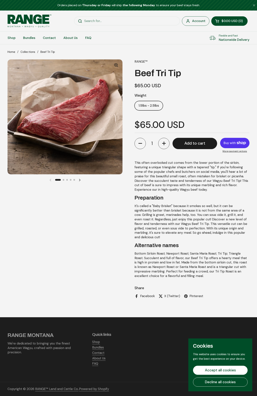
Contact (98, 353)
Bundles (98, 347)
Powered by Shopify (94, 389)
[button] (229, 21)
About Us (99, 358)
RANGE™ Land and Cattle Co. (56, 389)
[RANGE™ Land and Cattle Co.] (29, 21)
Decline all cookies (220, 382)
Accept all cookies (220, 370)
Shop (96, 342)
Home (11, 52)
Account (198, 21)
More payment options (235, 151)
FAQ (95, 363)
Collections (28, 52)
